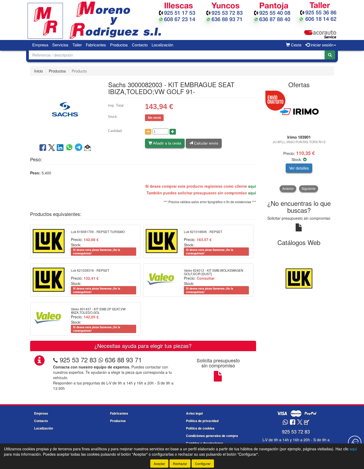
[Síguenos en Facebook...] (293, 422)
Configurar (203, 463)
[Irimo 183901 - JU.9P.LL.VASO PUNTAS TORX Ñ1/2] (299, 112)
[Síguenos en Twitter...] (299, 422)
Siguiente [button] (309, 188)
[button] (87, 148)
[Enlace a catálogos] (299, 278)
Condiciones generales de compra (212, 435)
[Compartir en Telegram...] (79, 148)
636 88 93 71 (122, 359)
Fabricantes (96, 44)
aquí (252, 186)
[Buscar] (330, 54)
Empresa (40, 44)
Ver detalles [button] (299, 168)
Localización (162, 44)
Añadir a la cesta (166, 143)
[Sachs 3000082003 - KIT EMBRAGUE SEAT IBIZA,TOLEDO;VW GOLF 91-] (65, 109)
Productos (119, 44)
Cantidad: (115, 131)
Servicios (60, 44)
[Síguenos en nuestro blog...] (306, 422)
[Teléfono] (55, 359)
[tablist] (299, 142)
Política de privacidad (202, 420)
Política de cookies (200, 428)
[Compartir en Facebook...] (42, 148)
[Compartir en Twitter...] (51, 148)
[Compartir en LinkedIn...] (60, 148)
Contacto (140, 44)
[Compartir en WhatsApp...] (70, 148)
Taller (77, 44)
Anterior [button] (288, 188)
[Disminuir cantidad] (148, 132)
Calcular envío (205, 143)
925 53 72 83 (78, 359)
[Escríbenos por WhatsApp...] (285, 422)
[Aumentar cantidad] (172, 132)
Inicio (38, 71)
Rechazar (180, 463)
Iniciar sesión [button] (321, 44)
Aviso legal (194, 413)
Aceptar (159, 463)
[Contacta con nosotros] (354, 442)
